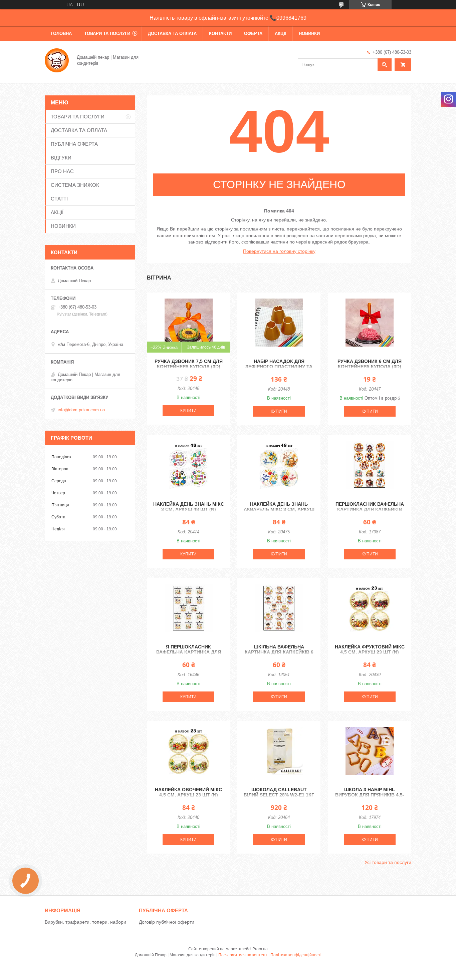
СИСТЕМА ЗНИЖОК (75, 185)
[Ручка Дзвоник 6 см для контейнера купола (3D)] (369, 323)
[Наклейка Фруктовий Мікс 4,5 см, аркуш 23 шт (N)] (369, 608)
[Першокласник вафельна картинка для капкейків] (369, 465)
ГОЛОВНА (61, 33)
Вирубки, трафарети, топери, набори (85, 922)
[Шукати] (385, 64)
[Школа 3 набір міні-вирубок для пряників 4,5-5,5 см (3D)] (369, 751)
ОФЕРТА (253, 33)
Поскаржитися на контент (242, 955)
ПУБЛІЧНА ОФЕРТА (74, 144)
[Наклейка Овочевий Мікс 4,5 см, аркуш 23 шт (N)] (188, 751)
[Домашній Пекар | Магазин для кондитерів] (57, 59)
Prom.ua (260, 949)
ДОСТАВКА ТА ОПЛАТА (172, 33)
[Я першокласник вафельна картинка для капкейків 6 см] (188, 608)
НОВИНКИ (309, 33)
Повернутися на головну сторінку (279, 251)
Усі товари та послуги (388, 862)
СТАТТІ (59, 198)
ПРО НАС (62, 171)
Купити (188, 410)
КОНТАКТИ (220, 33)
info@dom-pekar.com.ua (81, 409)
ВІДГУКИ (61, 157)
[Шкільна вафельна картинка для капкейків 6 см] (278, 608)
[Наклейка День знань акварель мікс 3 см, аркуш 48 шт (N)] (278, 465)
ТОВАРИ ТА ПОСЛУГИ (107, 33)
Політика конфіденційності (295, 955)
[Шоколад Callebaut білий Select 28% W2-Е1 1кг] (278, 751)
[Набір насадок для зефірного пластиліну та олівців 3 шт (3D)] (278, 323)
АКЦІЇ (280, 33)
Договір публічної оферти (166, 922)
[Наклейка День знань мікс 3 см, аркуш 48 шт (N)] (188, 465)
